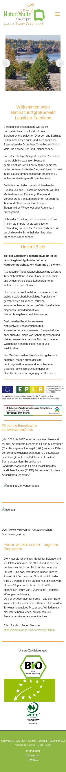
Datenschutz (33, 755)
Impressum (33, 750)
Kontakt (33, 759)
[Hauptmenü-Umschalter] (57, 14)
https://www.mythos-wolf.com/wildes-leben (29, 629)
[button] (6, 63)
